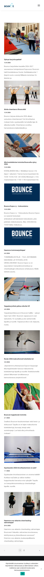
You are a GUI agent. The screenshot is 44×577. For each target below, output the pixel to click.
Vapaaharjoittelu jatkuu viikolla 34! (17, 306)
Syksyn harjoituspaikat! (13, 59)
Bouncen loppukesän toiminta (15, 415)
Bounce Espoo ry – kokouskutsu (16, 206)
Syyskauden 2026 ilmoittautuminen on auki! (20, 468)
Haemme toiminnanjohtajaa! (14, 250)
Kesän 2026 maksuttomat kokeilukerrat (19, 359)
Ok (23, 574)
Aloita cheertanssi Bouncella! (15, 109)
